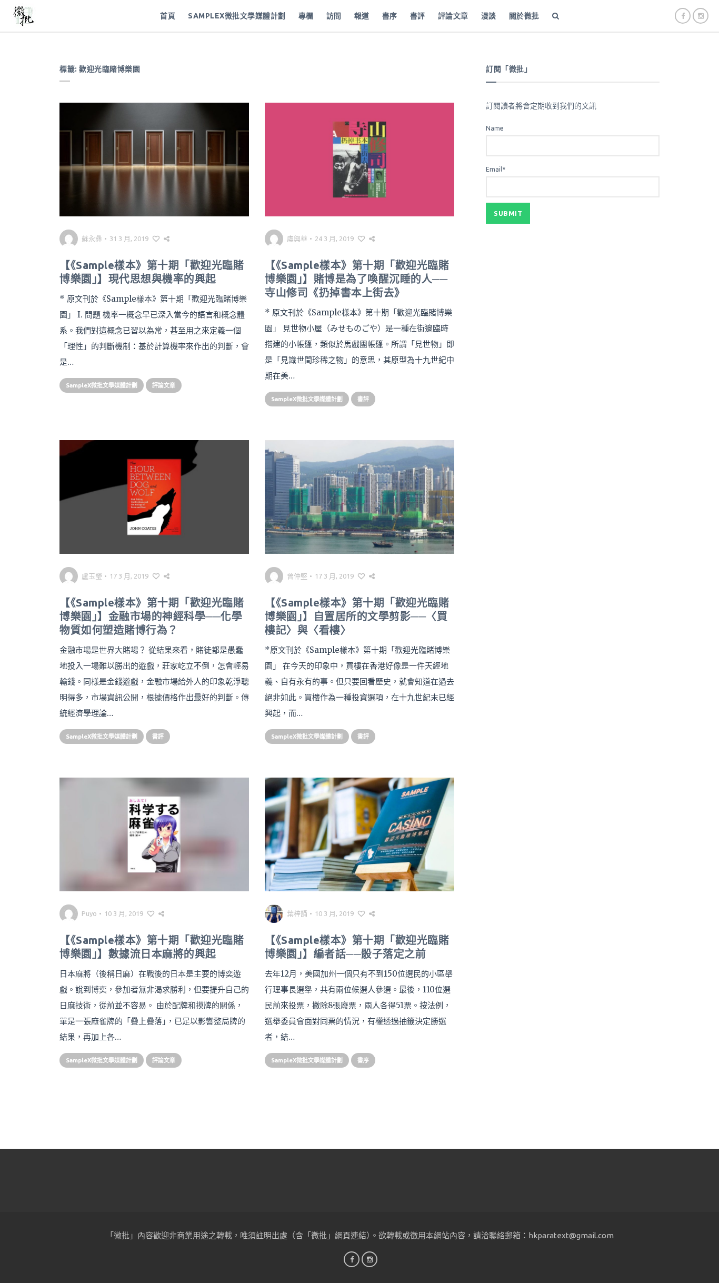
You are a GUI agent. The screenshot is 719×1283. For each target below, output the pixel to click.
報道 (362, 16)
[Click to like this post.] (156, 238)
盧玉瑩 (92, 576)
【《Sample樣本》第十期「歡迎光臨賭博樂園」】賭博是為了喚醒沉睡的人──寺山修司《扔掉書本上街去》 (357, 279)
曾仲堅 (297, 576)
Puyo (89, 913)
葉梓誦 (297, 913)
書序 (389, 16)
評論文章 (453, 16)
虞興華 (297, 238)
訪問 (334, 16)
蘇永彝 (92, 238)
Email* (495, 169)
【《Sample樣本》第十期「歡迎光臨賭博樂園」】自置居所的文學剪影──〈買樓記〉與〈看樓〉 (357, 616)
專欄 (306, 16)
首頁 (167, 16)
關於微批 (524, 16)
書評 (417, 16)
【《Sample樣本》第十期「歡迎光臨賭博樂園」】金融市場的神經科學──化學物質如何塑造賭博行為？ (151, 616)
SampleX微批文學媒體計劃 (237, 16)
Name (495, 128)
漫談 (488, 16)
